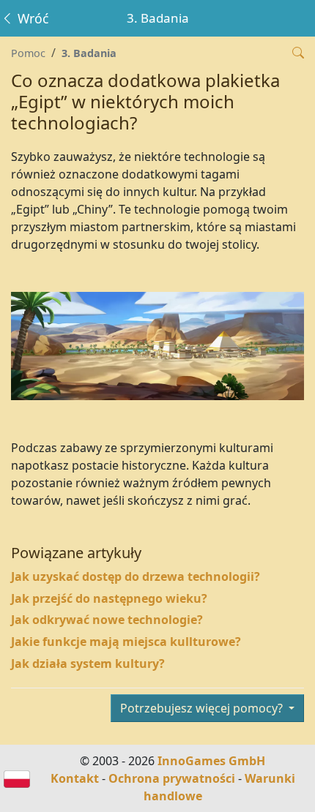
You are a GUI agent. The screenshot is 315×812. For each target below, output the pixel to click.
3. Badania (89, 53)
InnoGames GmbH (211, 761)
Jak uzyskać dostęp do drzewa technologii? (135, 576)
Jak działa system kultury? (88, 663)
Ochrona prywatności (171, 778)
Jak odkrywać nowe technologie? (107, 620)
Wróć (31, 18)
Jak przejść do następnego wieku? (109, 598)
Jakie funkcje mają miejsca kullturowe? (126, 642)
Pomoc (28, 53)
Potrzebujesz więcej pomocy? (203, 708)
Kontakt (75, 778)
